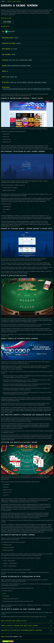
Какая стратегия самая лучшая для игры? (14, 620)
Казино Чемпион (7, 21)
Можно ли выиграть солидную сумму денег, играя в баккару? (20, 625)
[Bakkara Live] (9, 641)
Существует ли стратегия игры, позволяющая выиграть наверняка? (21, 630)
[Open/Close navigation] (51, 641)
